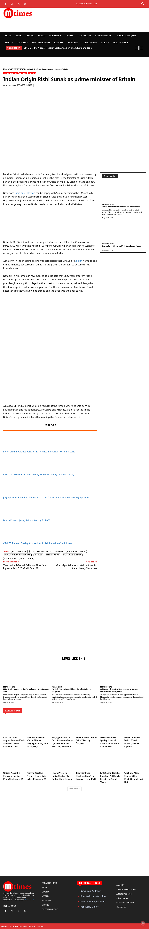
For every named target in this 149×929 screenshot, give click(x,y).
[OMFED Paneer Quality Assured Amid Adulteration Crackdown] (110, 726)
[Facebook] (5, 3)
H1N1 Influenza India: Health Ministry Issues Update (132, 742)
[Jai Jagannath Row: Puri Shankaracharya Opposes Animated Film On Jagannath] (123, 675)
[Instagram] (12, 3)
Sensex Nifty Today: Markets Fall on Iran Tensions (121, 207)
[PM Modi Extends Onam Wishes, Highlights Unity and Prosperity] (74, 675)
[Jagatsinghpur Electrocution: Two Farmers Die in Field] (86, 761)
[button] (142, 3)
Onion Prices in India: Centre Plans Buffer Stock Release (62, 776)
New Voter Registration (92, 901)
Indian (78, 260)
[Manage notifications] (143, 923)
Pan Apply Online (89, 906)
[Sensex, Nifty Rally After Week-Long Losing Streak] (123, 232)
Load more (73, 788)
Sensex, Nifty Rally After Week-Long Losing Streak (121, 246)
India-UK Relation (76, 551)
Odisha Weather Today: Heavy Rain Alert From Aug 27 (36, 776)
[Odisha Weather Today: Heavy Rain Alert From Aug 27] (38, 761)
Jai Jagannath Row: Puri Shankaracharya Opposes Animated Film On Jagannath (46, 497)
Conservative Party (41, 551)
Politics (22, 73)
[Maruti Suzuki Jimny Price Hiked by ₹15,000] (86, 726)
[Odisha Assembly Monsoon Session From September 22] (14, 761)
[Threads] (25, 3)
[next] (141, 48)
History (59, 551)
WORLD (31, 73)
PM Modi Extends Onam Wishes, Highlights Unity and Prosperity (57, 48)
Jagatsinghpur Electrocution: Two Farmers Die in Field (86, 776)
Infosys (38, 555)
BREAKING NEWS (17, 69)
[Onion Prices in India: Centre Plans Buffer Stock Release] (62, 761)
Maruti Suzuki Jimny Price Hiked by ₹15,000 (26, 520)
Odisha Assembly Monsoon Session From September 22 (13, 776)
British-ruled (19, 551)
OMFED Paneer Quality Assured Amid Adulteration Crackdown (37, 543)
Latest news (12, 710)
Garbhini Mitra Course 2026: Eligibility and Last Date (133, 777)
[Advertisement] (99, 20)
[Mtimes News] (25, 13)
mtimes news (52, 555)
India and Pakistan (25, 193)
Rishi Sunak (10, 558)
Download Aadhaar (90, 891)
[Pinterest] (71, 87)
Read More (29, 899)
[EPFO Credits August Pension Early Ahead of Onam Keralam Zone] (26, 675)
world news (26, 558)
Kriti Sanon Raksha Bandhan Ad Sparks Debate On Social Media (110, 777)
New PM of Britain (72, 555)
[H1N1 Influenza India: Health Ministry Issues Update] (135, 726)
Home (5, 69)
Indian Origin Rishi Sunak (17, 555)
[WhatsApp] (78, 87)
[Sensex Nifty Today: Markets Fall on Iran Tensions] (123, 193)
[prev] (137, 48)
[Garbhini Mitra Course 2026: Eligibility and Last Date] (135, 761)
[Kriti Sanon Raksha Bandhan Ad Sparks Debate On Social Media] (110, 761)
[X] (18, 3)
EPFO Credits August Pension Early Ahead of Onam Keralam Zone (39, 451)
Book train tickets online (93, 896)
